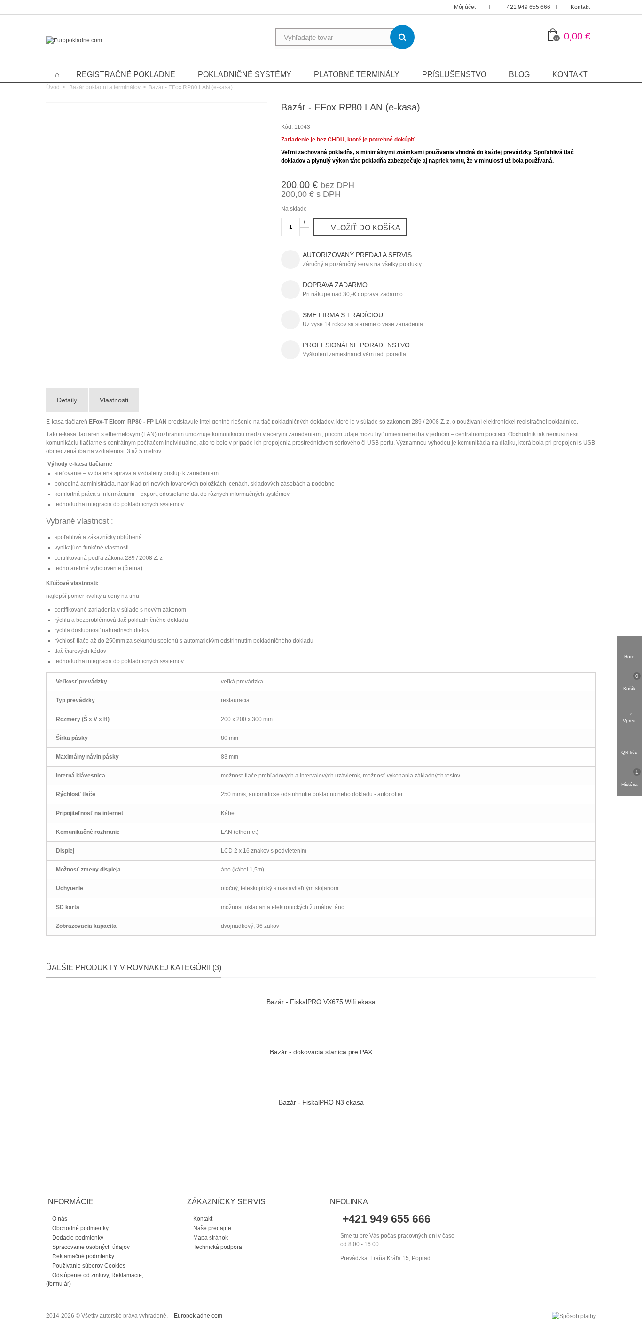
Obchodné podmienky (80, 1228)
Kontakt (580, 7)
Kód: (287, 127)
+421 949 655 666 (526, 7)
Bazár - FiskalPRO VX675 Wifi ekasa (321, 1001)
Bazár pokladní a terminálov (105, 87)
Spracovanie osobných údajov (90, 1247)
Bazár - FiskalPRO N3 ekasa (321, 1102)
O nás (59, 1219)
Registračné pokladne (125, 74)
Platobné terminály (356, 74)
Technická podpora (217, 1247)
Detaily (67, 400)
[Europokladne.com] (74, 40)
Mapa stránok (210, 1237)
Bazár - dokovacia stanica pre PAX (321, 1052)
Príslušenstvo (454, 74)
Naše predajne (211, 1228)
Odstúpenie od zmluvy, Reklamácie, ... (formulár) (97, 1279)
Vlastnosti (114, 400)
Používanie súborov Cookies (88, 1266)
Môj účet (465, 7)
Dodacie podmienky (77, 1237)
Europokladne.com (198, 1315)
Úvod (53, 87)
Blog (519, 74)
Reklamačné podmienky (82, 1256)
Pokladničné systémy (244, 74)
